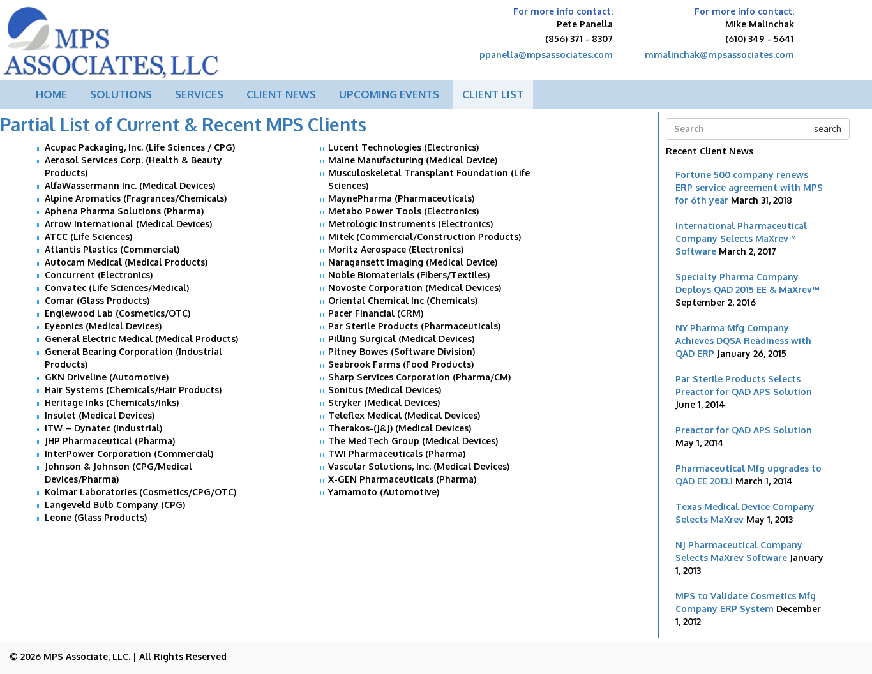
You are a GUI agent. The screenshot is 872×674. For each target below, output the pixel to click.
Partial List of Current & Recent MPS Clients (183, 124)
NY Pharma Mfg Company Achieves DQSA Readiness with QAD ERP (743, 340)
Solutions (121, 94)
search (827, 128)
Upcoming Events (389, 94)
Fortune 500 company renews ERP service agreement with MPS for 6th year (749, 187)
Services (199, 94)
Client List (492, 94)
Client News (281, 94)
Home (51, 94)
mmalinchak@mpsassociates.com (719, 54)
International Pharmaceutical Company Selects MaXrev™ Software (741, 238)
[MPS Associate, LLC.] (111, 38)
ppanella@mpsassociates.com (546, 54)
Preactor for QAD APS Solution (743, 429)
